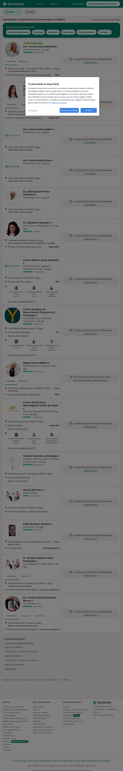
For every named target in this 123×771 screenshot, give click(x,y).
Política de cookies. (59, 103)
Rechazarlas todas (69, 110)
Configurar (32, 111)
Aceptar (88, 110)
